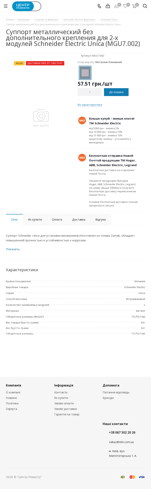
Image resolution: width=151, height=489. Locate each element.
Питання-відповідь (116, 392)
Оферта (11, 409)
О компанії (13, 392)
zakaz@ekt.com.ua (121, 442)
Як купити (61, 398)
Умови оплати (64, 403)
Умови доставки (65, 409)
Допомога (111, 385)
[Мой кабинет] (108, 6)
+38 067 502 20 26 (122, 432)
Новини (11, 398)
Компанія (13, 385)
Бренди (108, 398)
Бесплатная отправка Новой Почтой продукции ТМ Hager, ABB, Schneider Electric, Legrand (113, 160)
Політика (12, 403)
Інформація (63, 385)
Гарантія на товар (66, 414)
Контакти (60, 392)
